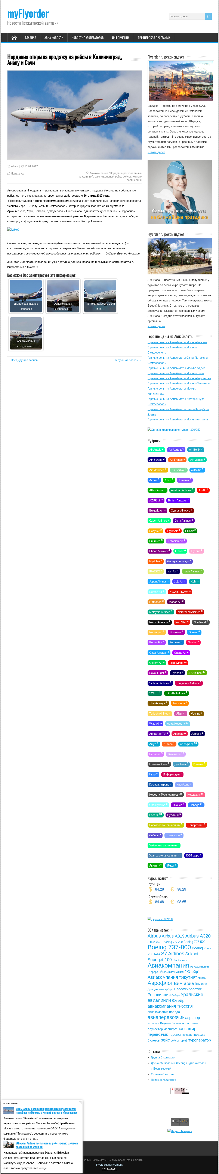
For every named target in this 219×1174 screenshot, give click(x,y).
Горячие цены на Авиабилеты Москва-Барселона (179, 378)
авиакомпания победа (164, 1012)
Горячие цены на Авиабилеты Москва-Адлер (176, 368)
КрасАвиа (184, 784)
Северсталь (196, 825)
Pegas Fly (156, 642)
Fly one (196, 551)
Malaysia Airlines (160, 612)
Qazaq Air (181, 652)
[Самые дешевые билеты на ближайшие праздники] (180, 223)
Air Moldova (157, 469)
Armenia (185, 480)
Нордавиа (17, 173)
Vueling (196, 713)
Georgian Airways (179, 561)
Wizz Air (155, 723)
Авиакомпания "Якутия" (172, 977)
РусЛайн (174, 815)
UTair (181, 713)
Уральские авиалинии (165, 855)
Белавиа (156, 754)
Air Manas (197, 459)
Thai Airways (158, 703)
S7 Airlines (196, 672)
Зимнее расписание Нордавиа (26, 306)
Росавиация (159, 994)
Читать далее (156, 152)
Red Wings (178, 662)
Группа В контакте (163, 1057)
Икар (153, 774)
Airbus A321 (155, 942)
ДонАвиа (181, 764)
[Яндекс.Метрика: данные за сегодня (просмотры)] (179, 1131)
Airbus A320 (198, 936)
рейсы (175, 1040)
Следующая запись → (127, 360)
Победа (196, 804)
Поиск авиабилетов (163, 1079)
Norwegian (156, 632)
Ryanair (177, 672)
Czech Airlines (159, 520)
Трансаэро (174, 835)
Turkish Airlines (159, 713)
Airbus (154, 480)
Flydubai (155, 561)
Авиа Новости (53, 37)
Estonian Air (176, 541)
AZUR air (156, 500)
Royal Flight (157, 672)
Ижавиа (199, 764)
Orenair (194, 632)
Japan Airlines (159, 581)
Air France (177, 459)
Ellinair (190, 530)
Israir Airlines (193, 571)
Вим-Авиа (176, 754)
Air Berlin (196, 449)
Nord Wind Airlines (190, 612)
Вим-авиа (184, 983)
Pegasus (175, 642)
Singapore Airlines (189, 683)
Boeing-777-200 (173, 942)
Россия (155, 815)
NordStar (181, 622)
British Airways (178, 500)
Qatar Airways (159, 652)
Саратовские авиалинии (165, 825)
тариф (183, 1040)
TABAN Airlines (176, 693)
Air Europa (156, 459)
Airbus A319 (173, 936)
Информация (121, 37)
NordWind (201, 622)
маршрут (170, 1029)
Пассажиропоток (187, 989)
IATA (157, 954)
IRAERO (155, 571)
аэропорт (193, 1018)
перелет (175, 1035)
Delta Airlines (184, 520)
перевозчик (158, 1034)
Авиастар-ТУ (158, 733)
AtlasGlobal (157, 490)
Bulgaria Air (157, 510)
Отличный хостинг (163, 1074)
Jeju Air (179, 581)
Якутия (155, 865)
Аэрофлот (188, 743)
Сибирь (155, 835)
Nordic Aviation (159, 622)
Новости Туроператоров (88, 37)
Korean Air (156, 591)
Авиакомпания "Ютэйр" (179, 972)
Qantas (193, 642)
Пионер (178, 804)
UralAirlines (180, 960)
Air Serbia (179, 469)
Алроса (197, 733)
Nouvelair (176, 632)
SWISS (155, 693)
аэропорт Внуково (159, 1023)
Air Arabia (156, 449)
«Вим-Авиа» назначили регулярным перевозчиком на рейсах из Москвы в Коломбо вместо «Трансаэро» (47, 1110)
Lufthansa (156, 602)
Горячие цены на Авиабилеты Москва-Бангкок (177, 342)
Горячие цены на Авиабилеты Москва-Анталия (178, 419)
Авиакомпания (168, 965)
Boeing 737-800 (169, 947)
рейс (165, 1040)
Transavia (180, 703)
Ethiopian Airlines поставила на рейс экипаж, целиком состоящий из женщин (47, 1145)
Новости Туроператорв (165, 794)
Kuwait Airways (180, 591)
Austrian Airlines (182, 490)
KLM (195, 581)
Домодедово (156, 989)
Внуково (201, 984)
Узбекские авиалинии (164, 845)
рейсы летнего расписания (132, 178)
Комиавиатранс (160, 784)
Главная (30, 37)
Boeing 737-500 (194, 942)
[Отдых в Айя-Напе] (180, 273)
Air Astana (176, 449)
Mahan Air (176, 602)
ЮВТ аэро (193, 855)
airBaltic (197, 469)
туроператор (199, 1040)
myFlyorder (28, 13)
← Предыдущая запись (22, 360)
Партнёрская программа (154, 37)
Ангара (169, 743)
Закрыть (80, 1102)
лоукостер (155, 1029)
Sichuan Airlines (160, 683)
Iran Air (172, 571)
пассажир (187, 1028)
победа (187, 1034)
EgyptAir (173, 530)
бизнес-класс (182, 1023)
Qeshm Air (156, 662)
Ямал (171, 865)
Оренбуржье (158, 804)
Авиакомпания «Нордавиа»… (63, 306)
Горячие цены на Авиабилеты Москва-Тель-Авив (179, 383)
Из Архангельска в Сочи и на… (100, 306)
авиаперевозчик (166, 1017)
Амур (153, 743)
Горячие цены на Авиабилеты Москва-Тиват (176, 373)
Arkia (169, 480)
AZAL (203, 490)
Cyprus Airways (181, 510)
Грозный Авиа (159, 764)
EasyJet (155, 530)
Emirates (156, 541)
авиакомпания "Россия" (171, 1006)
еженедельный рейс (108, 176)
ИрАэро (169, 989)
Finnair (180, 551)
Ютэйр (178, 1000)
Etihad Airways (159, 551)
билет (195, 1023)
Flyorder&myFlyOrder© (109, 1164)
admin (14, 166)
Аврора (179, 733)
